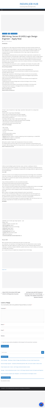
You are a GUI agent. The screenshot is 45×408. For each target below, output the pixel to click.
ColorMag (21, 388)
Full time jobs (5, 33)
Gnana (11, 41)
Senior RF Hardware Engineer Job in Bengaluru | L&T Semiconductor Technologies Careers (19, 373)
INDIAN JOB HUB (29, 3)
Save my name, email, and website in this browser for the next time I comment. (20, 342)
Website (3, 336)
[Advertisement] (22, 23)
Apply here (4, 269)
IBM (8, 33)
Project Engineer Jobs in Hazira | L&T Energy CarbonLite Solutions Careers (15, 366)
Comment (3, 308)
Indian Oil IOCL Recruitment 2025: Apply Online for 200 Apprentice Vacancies (11, 293)
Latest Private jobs (14, 33)
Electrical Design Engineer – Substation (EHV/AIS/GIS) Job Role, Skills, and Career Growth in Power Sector (21, 363)
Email (2, 330)
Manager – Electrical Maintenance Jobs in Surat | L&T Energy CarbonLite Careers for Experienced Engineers (22, 370)
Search (42, 352)
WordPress (27, 388)
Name (2, 324)
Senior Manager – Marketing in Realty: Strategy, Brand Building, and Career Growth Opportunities (20, 360)
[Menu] (2, 10)
